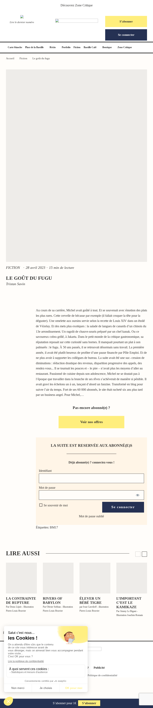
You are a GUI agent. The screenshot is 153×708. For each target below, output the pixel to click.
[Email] (19, 351)
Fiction (77, 47)
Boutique (107, 47)
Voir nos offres (91, 422)
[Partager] (19, 314)
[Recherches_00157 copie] (58, 578)
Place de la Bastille (34, 47)
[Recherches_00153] (94, 578)
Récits (53, 47)
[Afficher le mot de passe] (137, 495)
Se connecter (126, 34)
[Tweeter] (19, 323)
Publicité (99, 667)
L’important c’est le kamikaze (128, 602)
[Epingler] (19, 332)
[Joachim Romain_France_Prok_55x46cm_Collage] (131, 578)
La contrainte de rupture (21, 600)
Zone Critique (84, 5)
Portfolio (66, 47)
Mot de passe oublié (91, 516)
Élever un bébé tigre (90, 600)
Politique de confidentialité (102, 675)
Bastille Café (90, 47)
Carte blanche (15, 47)
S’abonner (126, 21)
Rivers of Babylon (52, 600)
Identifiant (45, 470)
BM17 (54, 527)
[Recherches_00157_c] (21, 578)
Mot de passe (47, 487)
